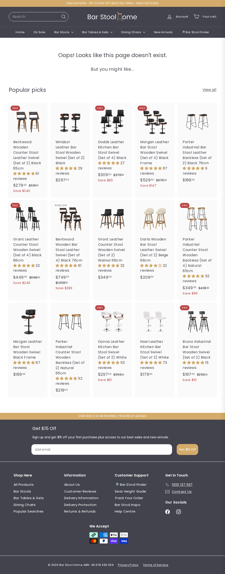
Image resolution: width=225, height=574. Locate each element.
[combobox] (39, 16)
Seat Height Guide (130, 491)
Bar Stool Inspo (127, 504)
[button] (24, 173)
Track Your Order (129, 498)
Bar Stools (62, 32)
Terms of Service (155, 565)
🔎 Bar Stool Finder (195, 32)
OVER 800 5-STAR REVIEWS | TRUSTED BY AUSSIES (112, 416)
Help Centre (125, 511)
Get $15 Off (187, 449)
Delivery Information (81, 498)
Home (20, 32)
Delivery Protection (80, 504)
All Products (24, 484)
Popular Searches (29, 511)
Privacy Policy (128, 565)
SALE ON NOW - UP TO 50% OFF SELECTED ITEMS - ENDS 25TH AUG (112, 3)
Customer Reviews (80, 491)
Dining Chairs (131, 32)
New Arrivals (163, 32)
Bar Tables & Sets (95, 32)
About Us (72, 484)
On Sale (39, 32)
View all (209, 89)
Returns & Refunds (80, 511)
